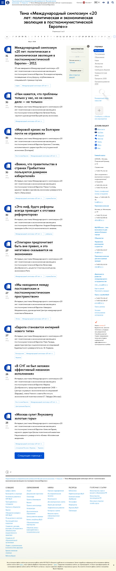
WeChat (100, 139)
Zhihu (99, 145)
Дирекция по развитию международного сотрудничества (101, 277)
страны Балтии (51, 198)
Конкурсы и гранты (54, 510)
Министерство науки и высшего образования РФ (98, 492)
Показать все (75, 70)
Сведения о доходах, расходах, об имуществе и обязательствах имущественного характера (14, 530)
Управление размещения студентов (99, 244)
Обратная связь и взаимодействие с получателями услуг (33, 530)
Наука (97, 60)
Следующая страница (29, 455)
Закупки (8, 510)
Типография (73, 502)
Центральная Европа (23, 406)
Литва (18, 319)
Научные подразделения (56, 491)
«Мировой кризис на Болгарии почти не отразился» (37, 131)
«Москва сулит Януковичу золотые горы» (34, 416)
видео (18, 86)
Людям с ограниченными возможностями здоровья (14, 546)
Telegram (101, 136)
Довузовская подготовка (35, 494)
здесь (21, 564)
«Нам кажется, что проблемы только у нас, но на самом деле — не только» (36, 98)
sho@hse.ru (99, 252)
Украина (18, 357)
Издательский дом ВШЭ (76, 494)
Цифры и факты (11, 491)
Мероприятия (77, 49)
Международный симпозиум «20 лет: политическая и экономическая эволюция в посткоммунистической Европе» (36, 86)
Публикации (73, 510)
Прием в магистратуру (34, 505)
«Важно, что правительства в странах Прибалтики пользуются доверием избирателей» (36, 170)
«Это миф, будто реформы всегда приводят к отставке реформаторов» (35, 210)
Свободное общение (102, 70)
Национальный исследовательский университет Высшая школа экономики (30, 479)
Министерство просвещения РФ (96, 497)
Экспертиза (99, 63)
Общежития (99, 238)
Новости (59, 479)
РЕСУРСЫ (73, 487)
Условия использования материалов (100, 312)
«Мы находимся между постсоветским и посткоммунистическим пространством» (32, 290)
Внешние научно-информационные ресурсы (54, 516)
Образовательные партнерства (33, 523)
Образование (99, 57)
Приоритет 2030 (101, 78)
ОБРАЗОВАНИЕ (33, 487)
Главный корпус (100, 155)
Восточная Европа (22, 156)
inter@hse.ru (99, 267)
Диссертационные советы (56, 502)
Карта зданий (99, 288)
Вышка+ (29, 502)
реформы (49, 234)
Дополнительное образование (32, 512)
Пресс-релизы (100, 307)
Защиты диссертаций (54, 505)
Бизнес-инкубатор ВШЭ (34, 519)
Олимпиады (30, 496)
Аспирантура (31, 508)
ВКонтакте (101, 129)
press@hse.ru (99, 303)
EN (99, 2)
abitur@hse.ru (99, 220)
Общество (98, 66)
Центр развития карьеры (35, 516)
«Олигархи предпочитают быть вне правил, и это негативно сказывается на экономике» (34, 248)
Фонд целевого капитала (14, 518)
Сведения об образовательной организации (11, 540)
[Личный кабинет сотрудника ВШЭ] (108, 2)
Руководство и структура (14, 494)
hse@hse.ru (99, 202)
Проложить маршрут (102, 291)
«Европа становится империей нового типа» (37, 329)
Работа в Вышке (11, 556)
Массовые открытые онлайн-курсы (97, 502)
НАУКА (50, 487)
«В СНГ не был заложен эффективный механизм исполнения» (32, 370)
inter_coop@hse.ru (101, 285)
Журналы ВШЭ (73, 508)
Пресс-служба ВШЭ (102, 295)
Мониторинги (52, 499)
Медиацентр (73, 505)
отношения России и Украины (25, 448)
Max (99, 148)
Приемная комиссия (102, 206)
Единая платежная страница (11, 552)
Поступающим (100, 54)
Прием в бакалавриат (34, 499)
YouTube (100, 132)
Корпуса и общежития (13, 507)
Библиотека (72, 491)
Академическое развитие (56, 508)
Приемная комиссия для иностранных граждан (102, 258)
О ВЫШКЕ (10, 487)
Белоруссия (20, 353)
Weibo (100, 142)
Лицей (29, 491)
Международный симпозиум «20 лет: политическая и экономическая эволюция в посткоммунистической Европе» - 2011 (36, 55)
